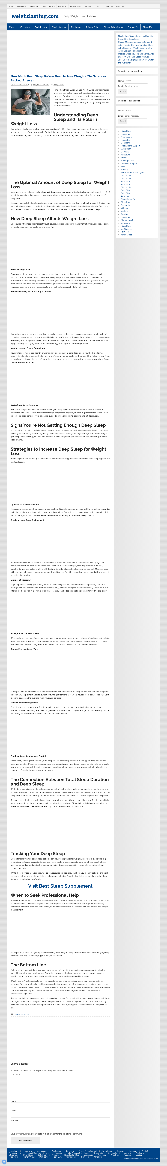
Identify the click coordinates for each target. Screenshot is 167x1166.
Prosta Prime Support (130, 146)
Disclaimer (62, 6)
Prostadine (125, 140)
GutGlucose (126, 229)
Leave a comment (21, 1014)
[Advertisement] (60, 54)
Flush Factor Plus (128, 199)
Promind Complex (129, 163)
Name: (121, 81)
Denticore (125, 143)
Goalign (124, 214)
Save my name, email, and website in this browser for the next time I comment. (46, 1134)
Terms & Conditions (92, 6)
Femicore (125, 232)
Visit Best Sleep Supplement (60, 886)
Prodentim (125, 205)
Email (14, 1111)
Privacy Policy (75, 6)
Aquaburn (125, 155)
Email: (121, 86)
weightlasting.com (35, 16)
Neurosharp (126, 137)
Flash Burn (126, 131)
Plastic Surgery (49, 6)
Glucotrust (125, 202)
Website (14, 1121)
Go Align (125, 152)
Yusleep (124, 169)
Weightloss (21, 6)
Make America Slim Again (132, 172)
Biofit (123, 166)
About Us (120, 6)
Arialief (124, 157)
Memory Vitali (127, 220)
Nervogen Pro (127, 160)
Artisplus (125, 196)
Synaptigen (126, 149)
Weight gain (34, 6)
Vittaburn (125, 208)
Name (14, 1101)
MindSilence (126, 235)
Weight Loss (58, 85)
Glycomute (126, 175)
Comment (16, 1075)
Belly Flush (126, 190)
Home (10, 6)
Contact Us (108, 6)
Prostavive (125, 134)
